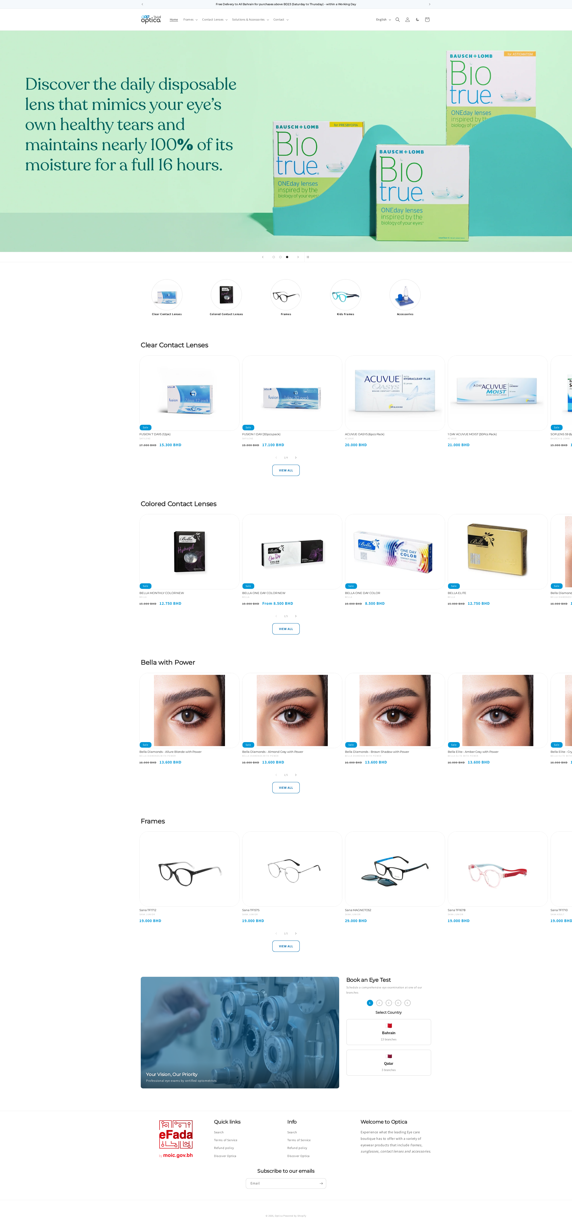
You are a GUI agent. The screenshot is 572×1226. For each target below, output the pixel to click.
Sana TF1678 (456, 910)
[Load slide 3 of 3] (287, 257)
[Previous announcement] (142, 4)
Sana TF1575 (250, 910)
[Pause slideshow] (309, 257)
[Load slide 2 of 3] (280, 257)
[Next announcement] (430, 4)
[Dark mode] (417, 20)
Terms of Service (226, 1140)
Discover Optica (225, 1156)
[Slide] (286, 141)
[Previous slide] (263, 257)
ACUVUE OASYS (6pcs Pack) (364, 434)
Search (219, 1132)
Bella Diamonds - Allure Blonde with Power (170, 751)
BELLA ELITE (457, 593)
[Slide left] (276, 457)
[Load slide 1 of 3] (273, 257)
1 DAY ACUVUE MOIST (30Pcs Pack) (472, 434)
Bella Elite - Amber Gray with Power (473, 751)
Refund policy (224, 1148)
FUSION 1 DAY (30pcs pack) (261, 434)
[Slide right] (296, 457)
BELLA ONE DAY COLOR (362, 593)
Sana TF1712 (147, 910)
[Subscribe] (321, 1183)
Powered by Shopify (294, 1215)
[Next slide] (298, 257)
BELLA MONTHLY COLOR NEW (161, 593)
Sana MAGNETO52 (358, 910)
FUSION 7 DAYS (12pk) (154, 434)
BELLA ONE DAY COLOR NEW (263, 593)
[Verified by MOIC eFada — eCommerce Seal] (176, 1158)
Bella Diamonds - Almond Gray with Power (272, 751)
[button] (190, 19)
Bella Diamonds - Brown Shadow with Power (377, 751)
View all (286, 470)
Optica (279, 1215)
